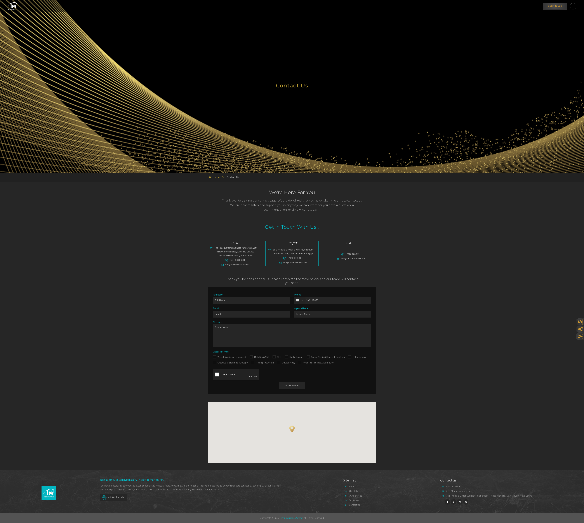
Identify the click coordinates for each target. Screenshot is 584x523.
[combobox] (300, 300)
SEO (279, 357)
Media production (265, 362)
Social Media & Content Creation (328, 357)
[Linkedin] (453, 502)
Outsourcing (288, 362)
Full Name (218, 294)
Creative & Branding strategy (232, 362)
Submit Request (292, 385)
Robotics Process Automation (318, 362)
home (216, 177)
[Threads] (465, 502)
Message (217, 322)
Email (216, 308)
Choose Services (221, 351)
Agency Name (301, 308)
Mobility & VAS (261, 357)
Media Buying (296, 357)
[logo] (12, 5)
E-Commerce (360, 357)
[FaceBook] (447, 502)
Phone (297, 294)
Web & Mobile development (231, 357)
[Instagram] (459, 502)
